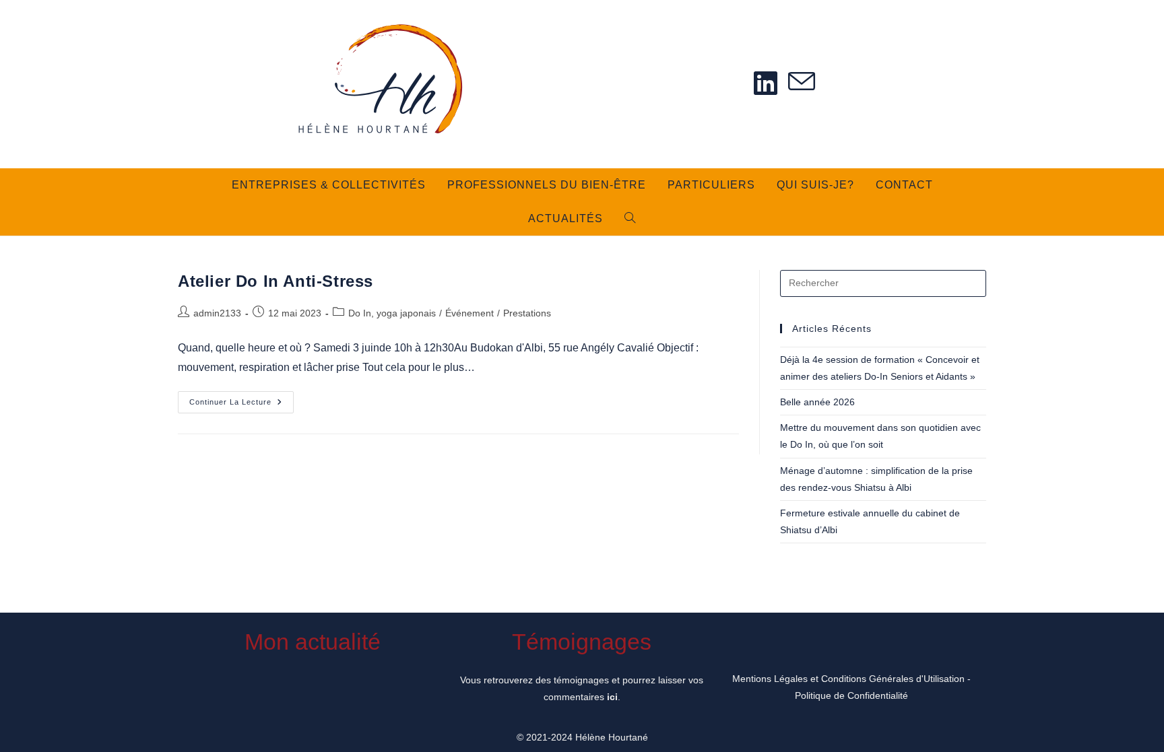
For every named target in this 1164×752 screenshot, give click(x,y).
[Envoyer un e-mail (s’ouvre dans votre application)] (801, 82)
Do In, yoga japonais (392, 313)
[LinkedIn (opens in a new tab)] (765, 83)
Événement (469, 313)
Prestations (527, 313)
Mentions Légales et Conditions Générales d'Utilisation (848, 678)
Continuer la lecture (241, 405)
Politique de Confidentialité (851, 695)
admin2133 (217, 313)
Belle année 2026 (817, 402)
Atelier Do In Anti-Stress (275, 281)
